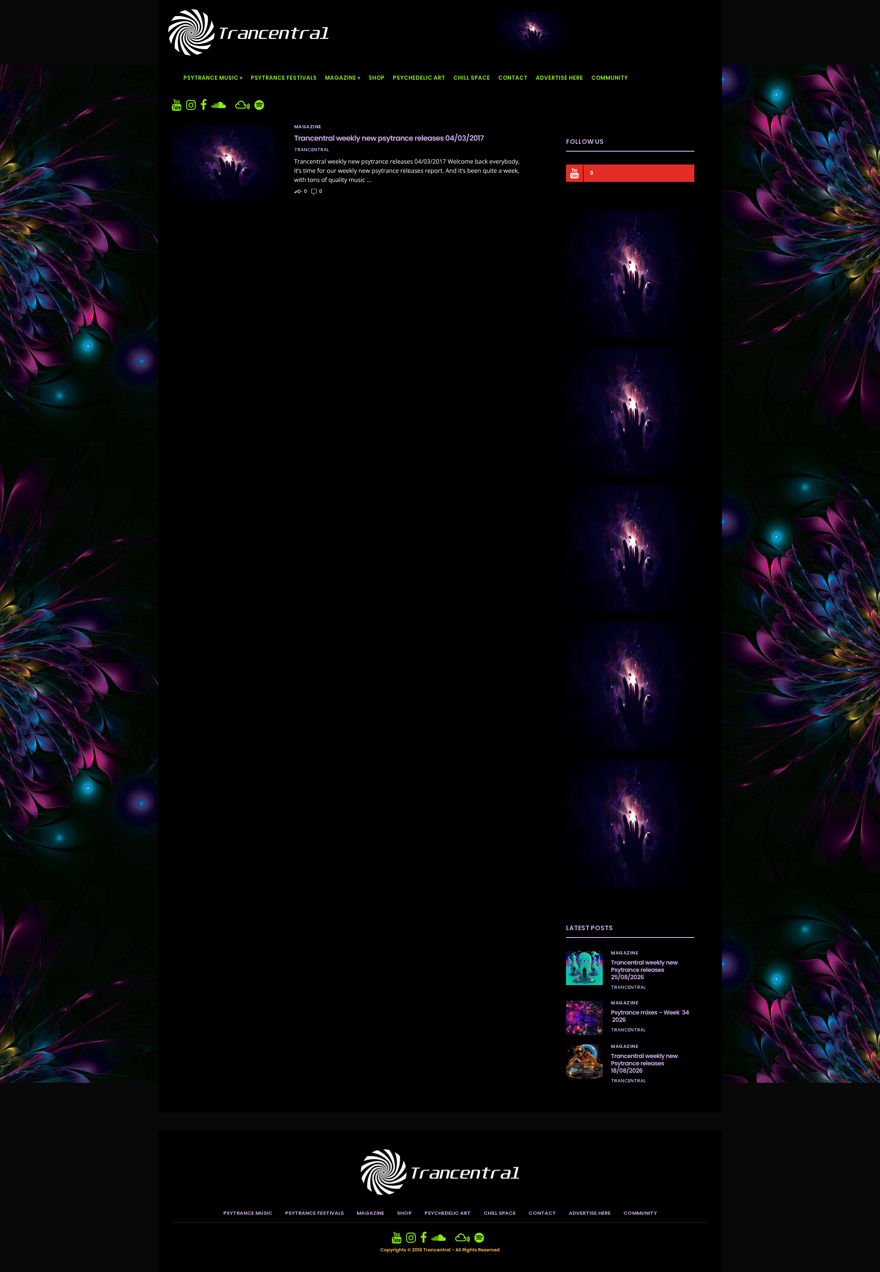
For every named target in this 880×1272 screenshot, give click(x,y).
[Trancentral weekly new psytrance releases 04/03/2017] (226, 163)
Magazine (340, 78)
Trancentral (311, 150)
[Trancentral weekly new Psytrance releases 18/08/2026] (584, 1061)
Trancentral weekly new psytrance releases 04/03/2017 (389, 138)
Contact (513, 78)
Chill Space (471, 78)
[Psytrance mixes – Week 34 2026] (584, 1018)
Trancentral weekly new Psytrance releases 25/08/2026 (644, 969)
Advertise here (559, 78)
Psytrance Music (210, 78)
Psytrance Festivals (284, 78)
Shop (376, 78)
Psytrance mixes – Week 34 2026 (650, 1016)
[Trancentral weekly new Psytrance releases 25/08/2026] (584, 968)
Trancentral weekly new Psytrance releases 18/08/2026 (644, 1063)
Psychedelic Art (419, 78)
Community (609, 78)
